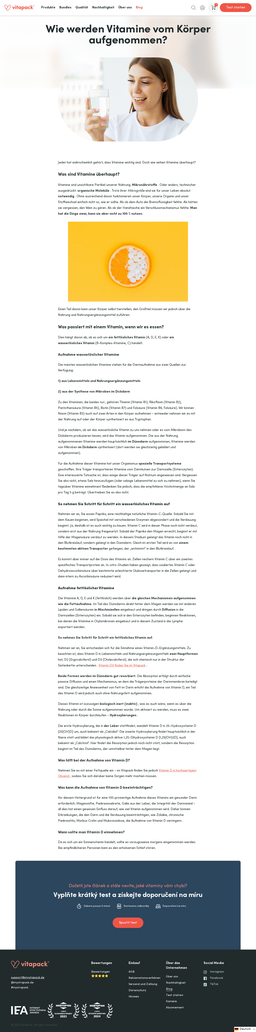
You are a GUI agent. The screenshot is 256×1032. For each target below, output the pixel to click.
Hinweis (134, 996)
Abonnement (175, 1007)
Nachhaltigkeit (176, 983)
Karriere (171, 1001)
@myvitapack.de (22, 982)
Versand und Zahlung (143, 984)
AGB (132, 972)
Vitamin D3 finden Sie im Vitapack (122, 665)
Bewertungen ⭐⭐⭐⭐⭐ (100, 974)
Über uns (172, 976)
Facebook (216, 978)
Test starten (235, 7)
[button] (193, 7)
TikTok (214, 984)
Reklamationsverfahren (144, 978)
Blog (169, 989)
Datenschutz (137, 990)
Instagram (217, 972)
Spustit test (128, 922)
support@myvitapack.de (27, 977)
